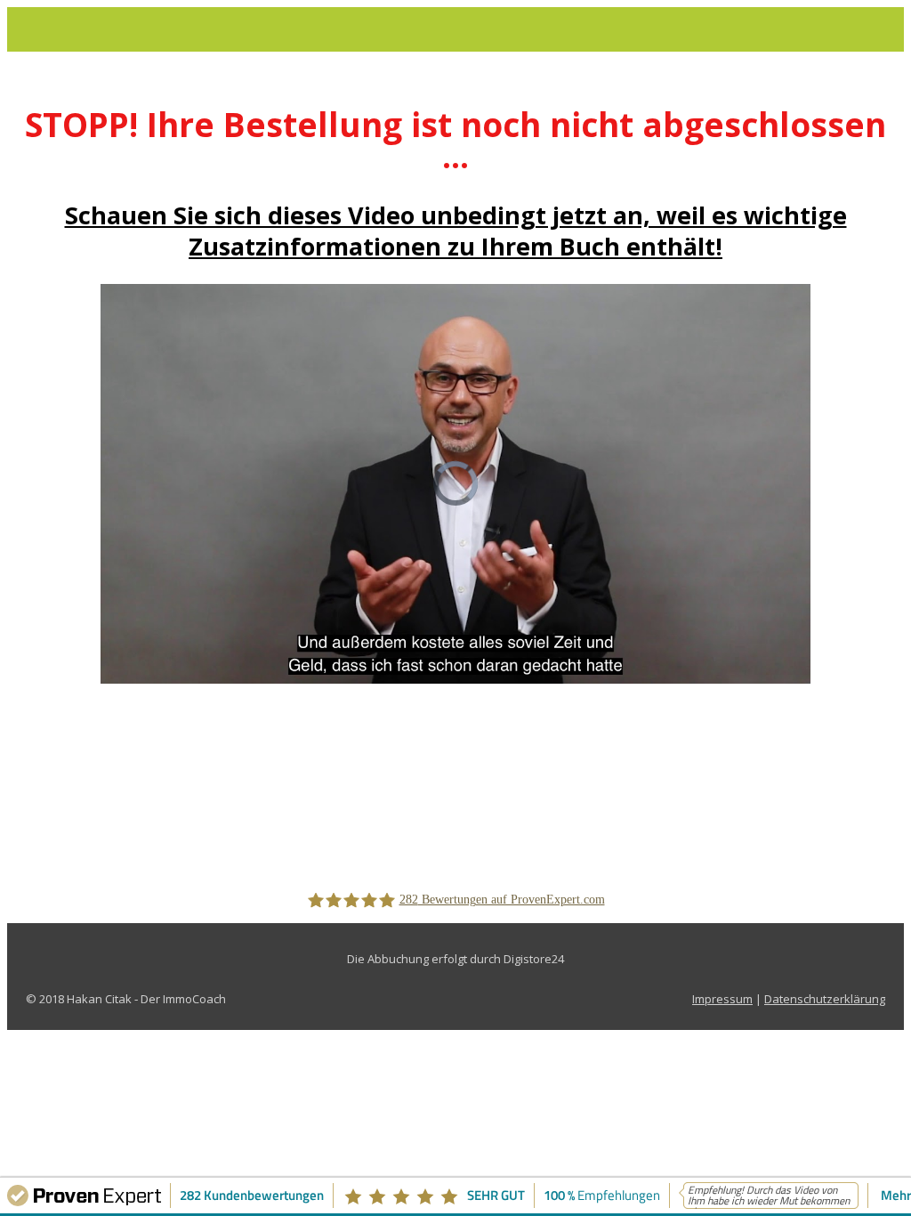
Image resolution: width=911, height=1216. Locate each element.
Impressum (722, 999)
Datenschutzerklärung (824, 999)
